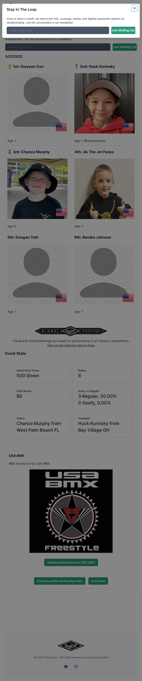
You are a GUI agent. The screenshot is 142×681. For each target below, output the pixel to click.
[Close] (135, 8)
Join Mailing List (123, 30)
